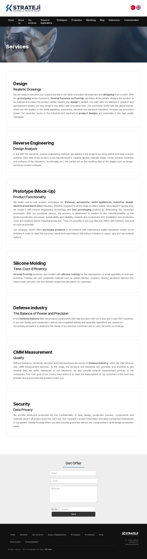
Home (11, 20)
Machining (91, 20)
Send (73, 514)
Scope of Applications (46, 21)
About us (21, 21)
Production (76, 20)
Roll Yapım (48, 549)
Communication (131, 20)
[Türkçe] (133, 7)
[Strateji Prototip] (23, 7)
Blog (102, 20)
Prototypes (62, 20)
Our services (32, 21)
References (114, 20)
